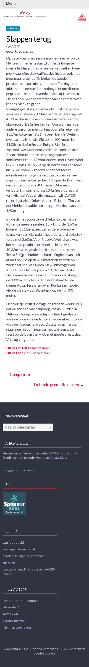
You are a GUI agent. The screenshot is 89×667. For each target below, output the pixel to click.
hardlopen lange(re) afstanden (24, 556)
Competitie (17, 374)
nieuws (12, 28)
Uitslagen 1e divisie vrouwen (28, 353)
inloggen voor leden (17, 627)
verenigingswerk (14, 620)
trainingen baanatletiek (19, 549)
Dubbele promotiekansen (59, 384)
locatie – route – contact (20, 601)
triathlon (9, 563)
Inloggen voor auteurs (18, 470)
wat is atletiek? (13, 542)
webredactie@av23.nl (50, 457)
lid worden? (11, 607)
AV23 (25, 12)
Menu (11, 3)
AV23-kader (11, 614)
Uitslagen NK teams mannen (28, 348)
